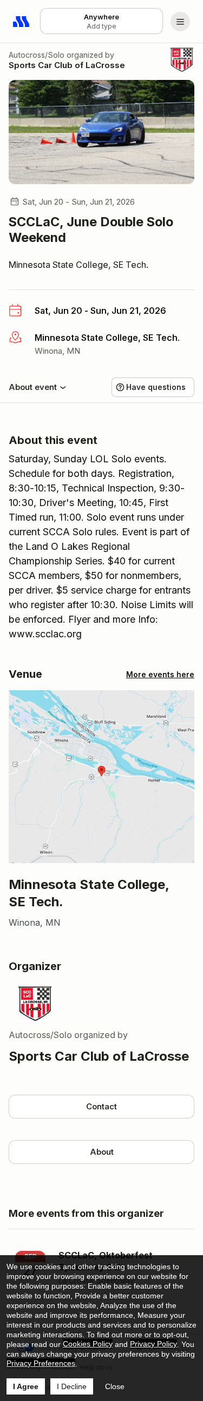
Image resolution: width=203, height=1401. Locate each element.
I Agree (25, 1386)
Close (115, 1386)
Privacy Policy (153, 1343)
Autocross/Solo (36, 54)
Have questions (156, 387)
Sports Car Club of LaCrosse (67, 65)
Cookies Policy (88, 1343)
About (102, 1152)
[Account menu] (180, 21)
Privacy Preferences (40, 1363)
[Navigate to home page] (21, 21)
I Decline (72, 1386)
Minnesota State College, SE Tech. (78, 264)
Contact (101, 1106)
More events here (160, 674)
